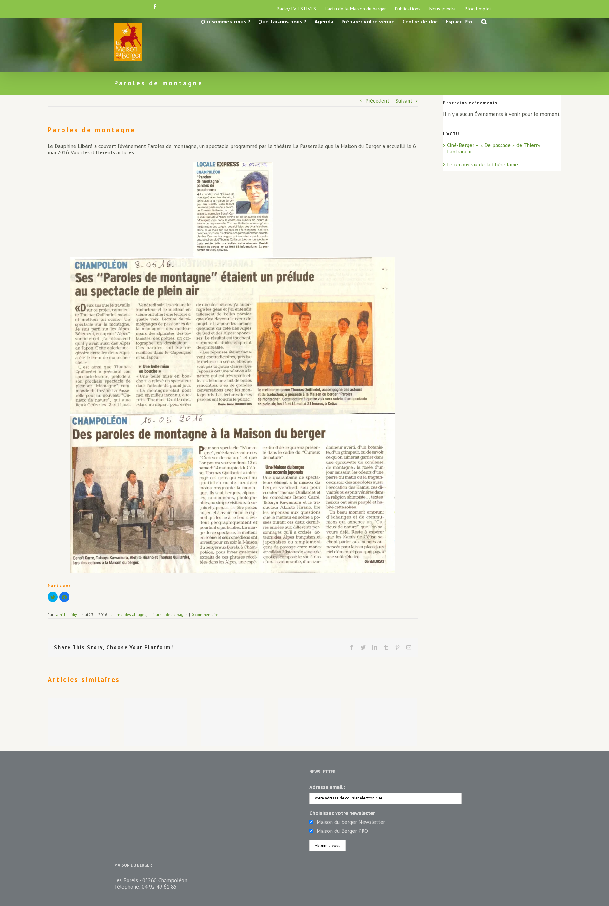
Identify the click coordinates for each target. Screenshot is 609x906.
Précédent (377, 100)
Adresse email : (327, 787)
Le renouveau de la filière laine (482, 164)
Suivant (404, 100)
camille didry (65, 614)
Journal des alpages (128, 614)
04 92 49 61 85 (159, 886)
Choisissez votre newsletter (342, 813)
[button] (484, 21)
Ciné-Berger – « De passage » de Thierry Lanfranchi (493, 148)
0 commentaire (205, 614)
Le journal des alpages (167, 614)
